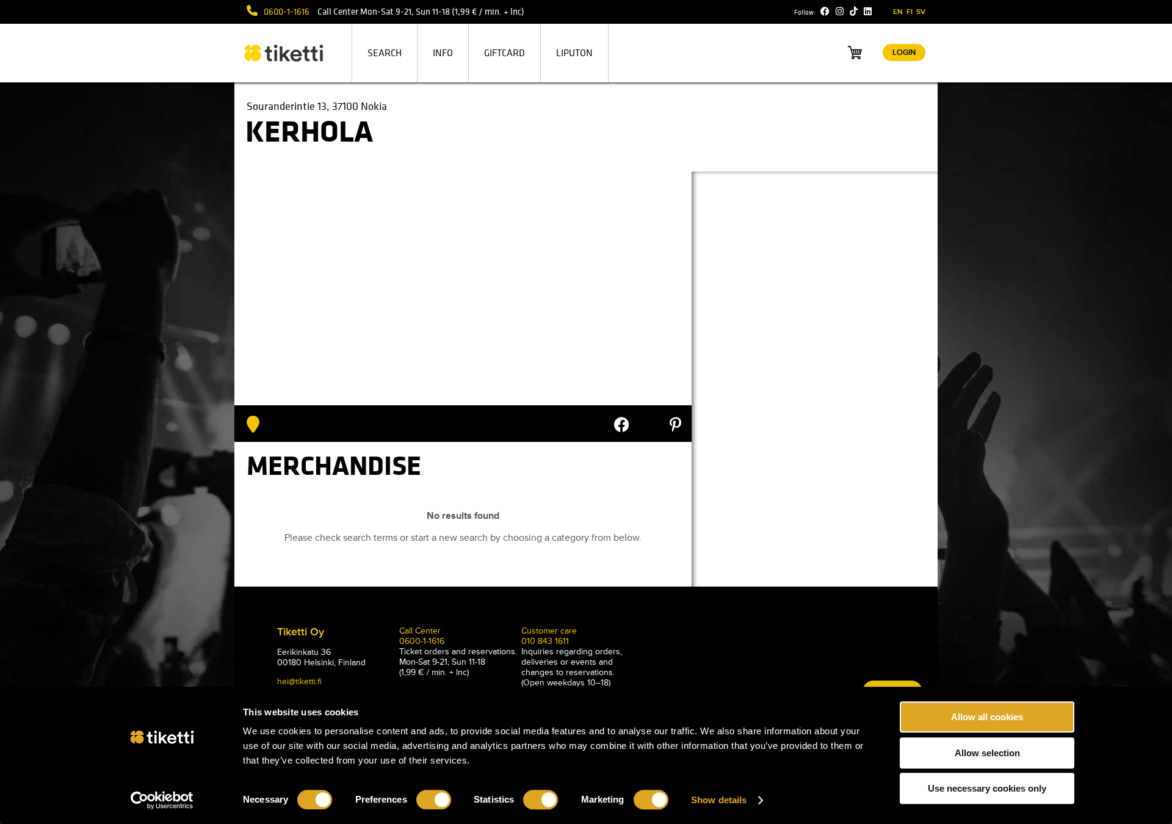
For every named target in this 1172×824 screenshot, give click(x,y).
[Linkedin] (868, 11)
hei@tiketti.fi (299, 681)
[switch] (433, 799)
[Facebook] (825, 11)
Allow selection (987, 753)
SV (920, 11)
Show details (719, 800)
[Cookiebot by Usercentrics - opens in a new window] (162, 800)
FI (909, 11)
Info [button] (443, 53)
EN (898, 11)
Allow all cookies (987, 717)
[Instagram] (840, 11)
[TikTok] (854, 11)
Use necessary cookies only (987, 788)
